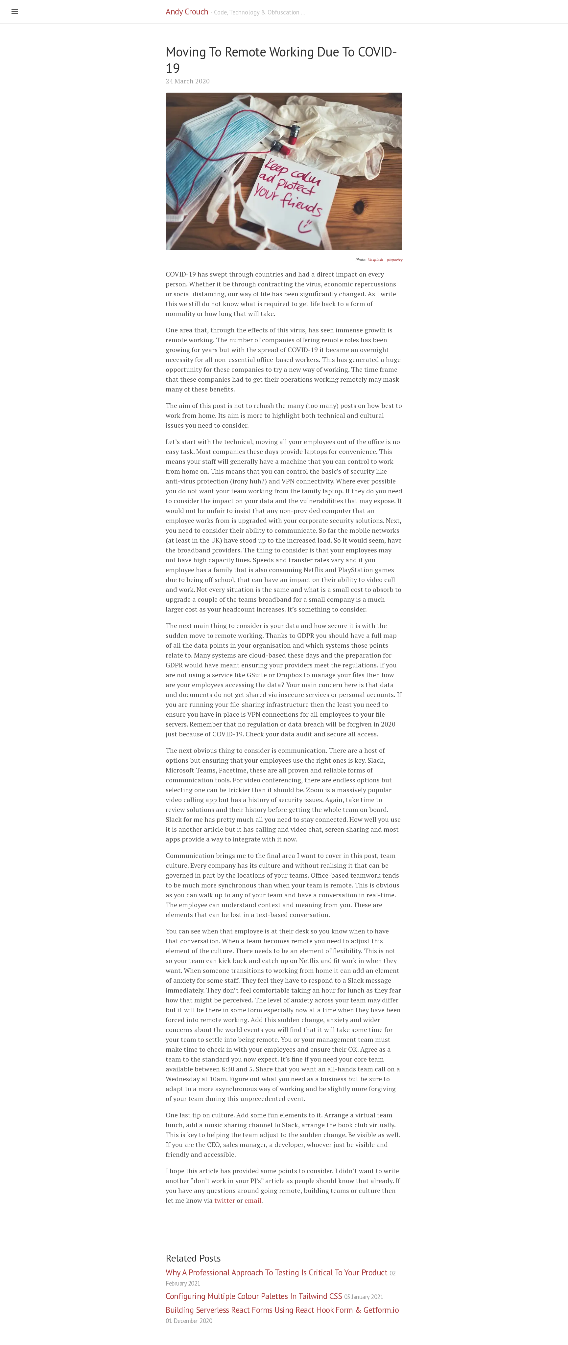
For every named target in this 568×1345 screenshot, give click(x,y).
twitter (224, 1200)
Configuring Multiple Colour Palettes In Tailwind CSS (274, 1296)
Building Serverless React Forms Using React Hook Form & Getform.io (282, 1315)
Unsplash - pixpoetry (384, 259)
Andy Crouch (187, 11)
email (253, 1200)
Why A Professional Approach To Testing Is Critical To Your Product (281, 1277)
